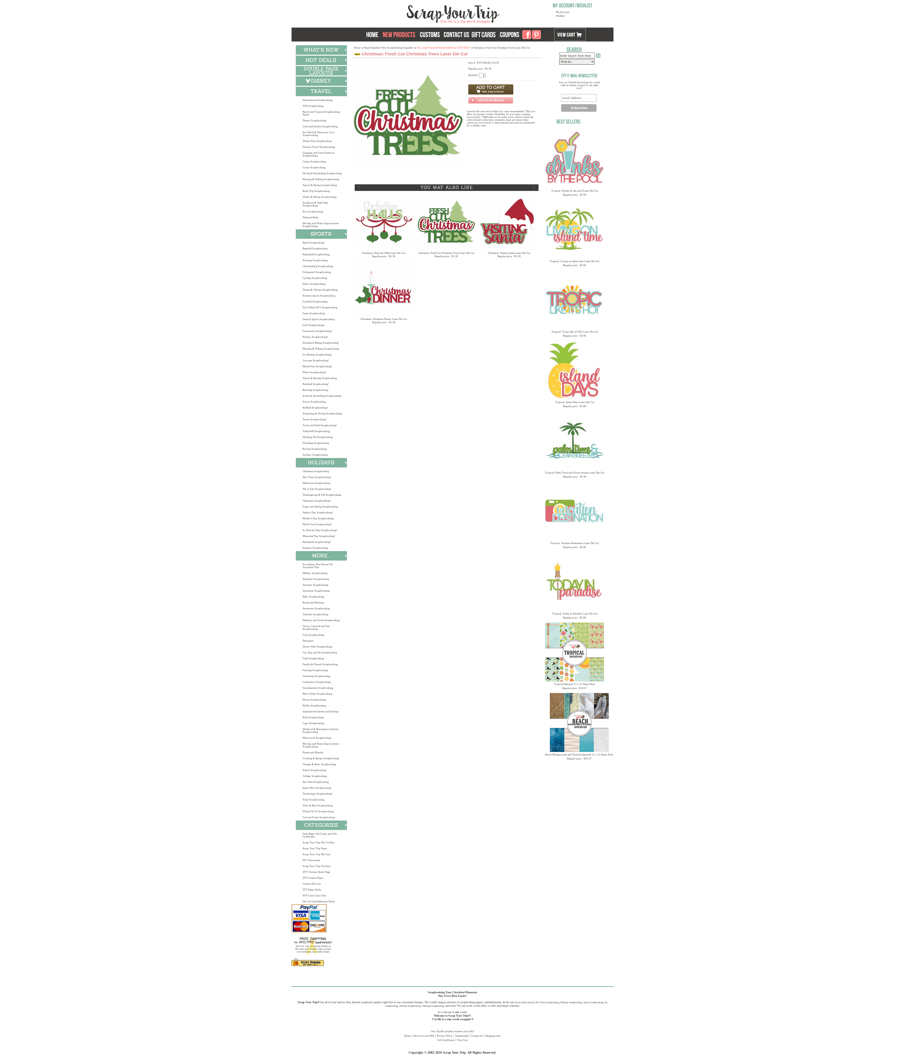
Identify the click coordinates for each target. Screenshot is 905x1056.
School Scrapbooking (314, 770)
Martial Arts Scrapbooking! (317, 366)
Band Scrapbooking (313, 242)
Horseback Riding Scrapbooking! (321, 342)
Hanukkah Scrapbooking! (317, 541)
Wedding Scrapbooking (433, 1006)
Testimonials (462, 1035)
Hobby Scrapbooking (314, 705)
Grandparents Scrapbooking (318, 687)
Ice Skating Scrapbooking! (317, 354)
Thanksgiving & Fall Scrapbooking (322, 494)
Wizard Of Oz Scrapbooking (318, 811)
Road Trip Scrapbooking (316, 191)
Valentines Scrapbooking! (317, 500)
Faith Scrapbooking (313, 658)
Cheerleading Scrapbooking (318, 266)
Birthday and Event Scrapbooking (321, 620)
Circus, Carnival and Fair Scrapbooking (316, 627)
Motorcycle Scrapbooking (317, 737)
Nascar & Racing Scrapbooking (320, 185)
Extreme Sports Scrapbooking (319, 295)
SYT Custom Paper (313, 877)
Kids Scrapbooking (313, 717)
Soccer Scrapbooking (314, 401)
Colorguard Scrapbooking (317, 272)
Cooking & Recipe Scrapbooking (321, 758)
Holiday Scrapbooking (410, 1006)
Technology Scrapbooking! (318, 793)
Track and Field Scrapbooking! (320, 425)
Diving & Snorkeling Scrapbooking (322, 173)
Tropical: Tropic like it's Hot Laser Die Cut (574, 331)
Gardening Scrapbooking (316, 676)
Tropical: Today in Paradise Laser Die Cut (574, 613)
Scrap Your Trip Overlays (317, 866)
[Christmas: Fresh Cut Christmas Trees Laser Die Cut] (408, 170)
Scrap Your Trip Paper (315, 848)
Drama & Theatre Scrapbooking (320, 289)
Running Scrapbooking (315, 389)
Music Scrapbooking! (314, 372)
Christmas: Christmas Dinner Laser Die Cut (384, 319)
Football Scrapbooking (315, 301)
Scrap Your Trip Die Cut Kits (318, 842)
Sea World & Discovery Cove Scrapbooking (319, 133)
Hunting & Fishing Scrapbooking (321, 179)
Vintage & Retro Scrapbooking (319, 764)
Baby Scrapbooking (313, 596)
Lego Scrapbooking (313, 723)
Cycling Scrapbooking (315, 277)
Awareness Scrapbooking (316, 608)
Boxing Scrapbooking (315, 448)
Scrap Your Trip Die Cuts (316, 854)
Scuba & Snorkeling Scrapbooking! (322, 395)
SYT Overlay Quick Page (316, 871)
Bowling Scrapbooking (315, 260)
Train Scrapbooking (314, 799)
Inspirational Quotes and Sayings (320, 711)
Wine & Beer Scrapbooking (318, 805)
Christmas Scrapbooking (316, 471)
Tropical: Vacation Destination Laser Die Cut (574, 543)
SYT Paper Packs (312, 889)
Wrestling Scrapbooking (316, 442)
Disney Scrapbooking (314, 120)
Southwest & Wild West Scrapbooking (315, 204)
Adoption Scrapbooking (316, 579)
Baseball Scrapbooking (315, 248)
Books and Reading (313, 602)
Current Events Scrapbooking (319, 817)
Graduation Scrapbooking (317, 682)
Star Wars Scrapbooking (316, 781)
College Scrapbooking (315, 776)
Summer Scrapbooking (315, 547)
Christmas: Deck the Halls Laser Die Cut (383, 253)
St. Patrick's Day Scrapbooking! (320, 530)
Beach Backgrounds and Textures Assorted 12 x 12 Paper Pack (579, 754)
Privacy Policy (444, 1035)
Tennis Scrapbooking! (315, 419)
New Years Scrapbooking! (317, 477)
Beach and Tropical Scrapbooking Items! (321, 113)
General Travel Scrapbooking (319, 146)
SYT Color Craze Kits (314, 895)
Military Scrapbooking (315, 573)
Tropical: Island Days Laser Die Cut (574, 402)
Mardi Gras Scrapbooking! (317, 524)
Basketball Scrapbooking (316, 254)
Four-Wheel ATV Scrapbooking (320, 307)
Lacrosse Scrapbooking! (316, 360)
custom (529, 1002)
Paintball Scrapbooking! (316, 384)
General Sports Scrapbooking (319, 319)
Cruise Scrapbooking (314, 167)
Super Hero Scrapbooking (317, 787)
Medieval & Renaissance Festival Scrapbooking (320, 730)
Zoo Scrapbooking (313, 211)
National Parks (310, 217)
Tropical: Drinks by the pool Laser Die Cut (574, 190)
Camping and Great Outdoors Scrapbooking (319, 154)
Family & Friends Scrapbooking (320, 664)
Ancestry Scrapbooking (315, 584)
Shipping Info (493, 1035)
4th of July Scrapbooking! (317, 488)
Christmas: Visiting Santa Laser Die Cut (509, 253)
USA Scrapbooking (313, 105)
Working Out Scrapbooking (318, 437)
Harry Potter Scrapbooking (317, 693)
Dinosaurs (308, 640)
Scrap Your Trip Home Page (421, 13)
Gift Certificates (445, 1040)
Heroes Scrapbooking (314, 699)
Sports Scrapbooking (593, 1002)
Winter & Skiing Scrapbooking (320, 196)
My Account (562, 12)
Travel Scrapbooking (549, 1002)
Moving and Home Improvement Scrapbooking (321, 224)
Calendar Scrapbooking (315, 614)
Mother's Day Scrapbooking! (318, 518)
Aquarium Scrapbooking (316, 590)
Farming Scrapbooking (315, 670)
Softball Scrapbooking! (315, 407)
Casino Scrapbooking (314, 161)
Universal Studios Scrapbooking (320, 126)
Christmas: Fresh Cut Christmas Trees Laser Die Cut (446, 253)
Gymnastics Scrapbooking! (317, 331)
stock (518, 1002)
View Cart (462, 1040)
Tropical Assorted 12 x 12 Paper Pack (574, 684)
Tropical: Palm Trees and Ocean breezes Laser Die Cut (574, 472)
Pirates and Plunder (313, 752)
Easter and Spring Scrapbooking (320, 506)
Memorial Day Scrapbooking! (319, 536)
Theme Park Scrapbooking (317, 141)
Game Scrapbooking (314, 313)
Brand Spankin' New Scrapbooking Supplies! (388, 47)
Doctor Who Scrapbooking (317, 646)
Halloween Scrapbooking (316, 483)
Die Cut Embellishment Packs (319, 901)
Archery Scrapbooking (315, 454)
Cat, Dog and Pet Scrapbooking (320, 652)
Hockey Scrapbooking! (315, 336)
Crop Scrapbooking (313, 634)
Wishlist (560, 15)
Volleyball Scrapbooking (316, 431)
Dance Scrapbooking (314, 283)
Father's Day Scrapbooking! (318, 512)
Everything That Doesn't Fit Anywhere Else (318, 566)
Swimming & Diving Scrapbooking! (322, 413)
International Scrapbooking (318, 100)
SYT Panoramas (311, 860)
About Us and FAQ (423, 1035)
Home (357, 47)
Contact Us (477, 1035)
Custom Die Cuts (312, 883)
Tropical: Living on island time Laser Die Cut (574, 261)
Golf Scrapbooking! (314, 325)
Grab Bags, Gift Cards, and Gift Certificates (320, 835)
